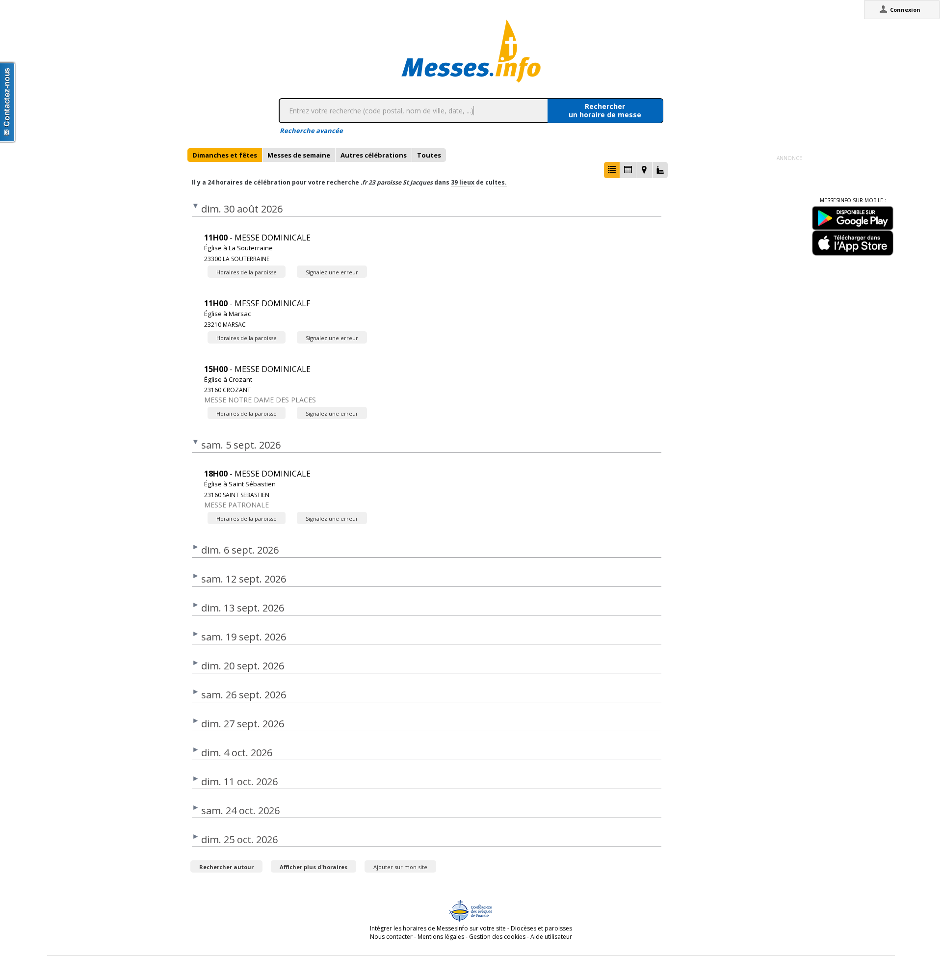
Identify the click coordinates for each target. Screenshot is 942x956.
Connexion (905, 9)
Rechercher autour (226, 867)
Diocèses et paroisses (541, 928)
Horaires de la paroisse (246, 272)
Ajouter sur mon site (400, 867)
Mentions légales (441, 936)
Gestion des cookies (497, 936)
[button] (612, 170)
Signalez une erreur (332, 272)
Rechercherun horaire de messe (605, 110)
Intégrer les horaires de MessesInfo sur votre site (438, 928)
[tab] (224, 155)
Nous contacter (391, 936)
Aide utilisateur (551, 936)
